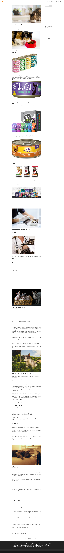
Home (47, 1)
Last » (40, 538)
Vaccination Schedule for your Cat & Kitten (21, 229)
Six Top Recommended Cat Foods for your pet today (23, 24)
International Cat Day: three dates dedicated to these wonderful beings (48, 17)
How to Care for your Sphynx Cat (19, 307)
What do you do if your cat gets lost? (48, 35)
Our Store (52, 1)
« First (29, 538)
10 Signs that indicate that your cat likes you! (48, 23)
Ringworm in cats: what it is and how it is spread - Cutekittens (48, 26)
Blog (49, 1)
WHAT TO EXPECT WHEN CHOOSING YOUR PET (23, 373)
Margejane (14, 26)
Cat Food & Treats (18, 26)
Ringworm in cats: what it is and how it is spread (22, 466)
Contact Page (59, 1)
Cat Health (17, 308)
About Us (56, 1)
